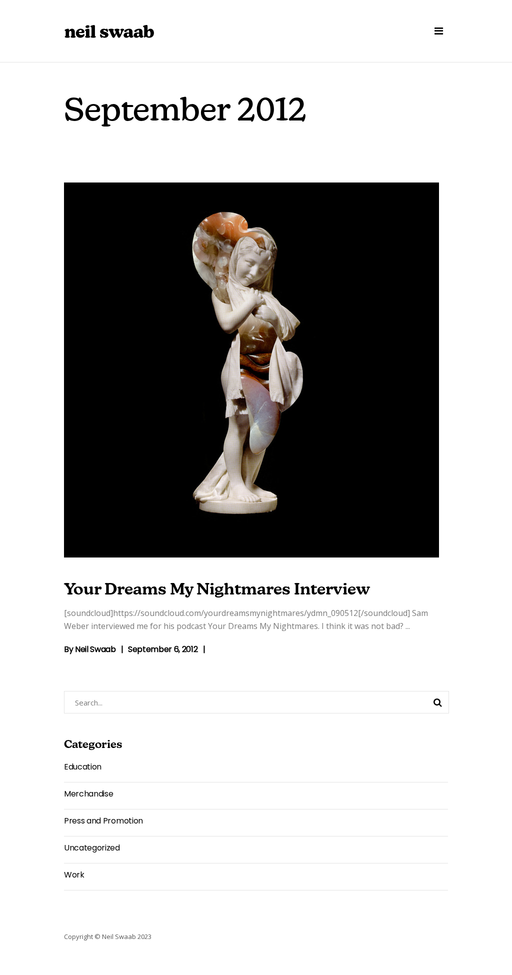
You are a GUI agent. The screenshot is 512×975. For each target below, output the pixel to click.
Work (74, 874)
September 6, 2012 (163, 649)
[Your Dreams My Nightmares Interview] (251, 370)
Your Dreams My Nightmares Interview (217, 590)
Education (83, 766)
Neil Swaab (95, 649)
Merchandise (88, 794)
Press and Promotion (103, 820)
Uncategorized (92, 848)
